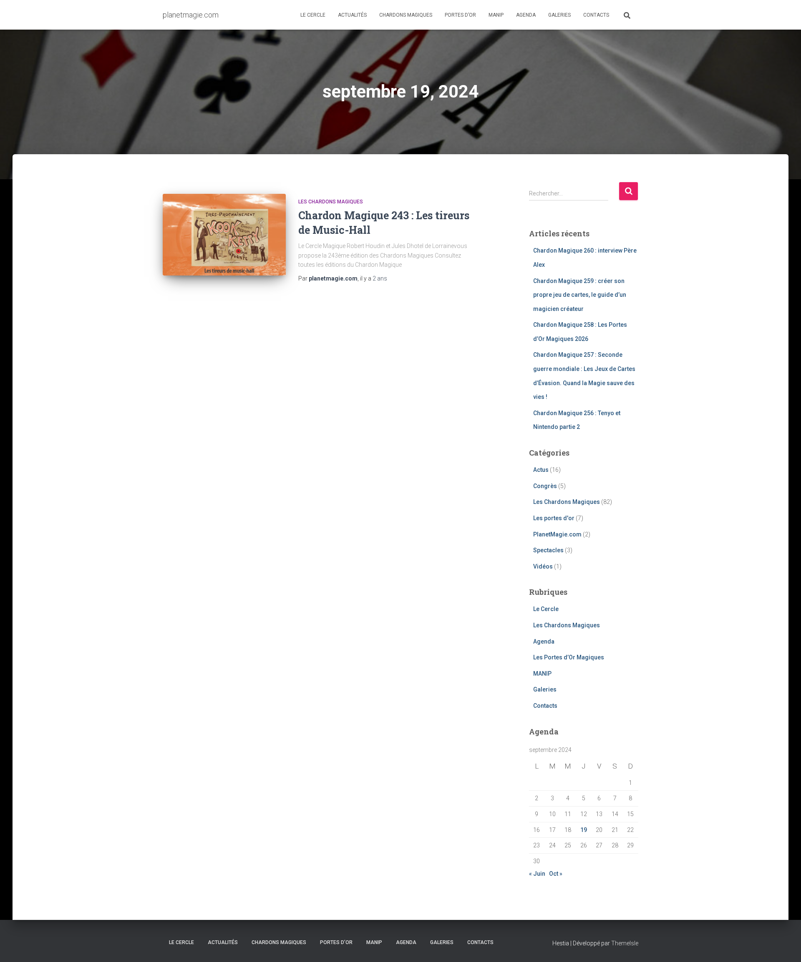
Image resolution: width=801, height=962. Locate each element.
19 (583, 830)
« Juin (537, 873)
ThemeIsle (624, 943)
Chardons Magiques (405, 15)
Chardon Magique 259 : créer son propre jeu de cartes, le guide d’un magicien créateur (579, 295)
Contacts (596, 15)
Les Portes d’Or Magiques (568, 657)
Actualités (352, 15)
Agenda (526, 15)
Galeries (559, 15)
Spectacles (548, 550)
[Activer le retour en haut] (784, 945)
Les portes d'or (553, 518)
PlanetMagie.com (557, 534)
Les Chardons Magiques (330, 202)
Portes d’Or (460, 15)
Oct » (555, 873)
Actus (541, 469)
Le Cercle (312, 15)
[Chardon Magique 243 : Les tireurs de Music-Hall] (224, 235)
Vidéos (543, 566)
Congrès (545, 486)
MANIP (496, 15)
